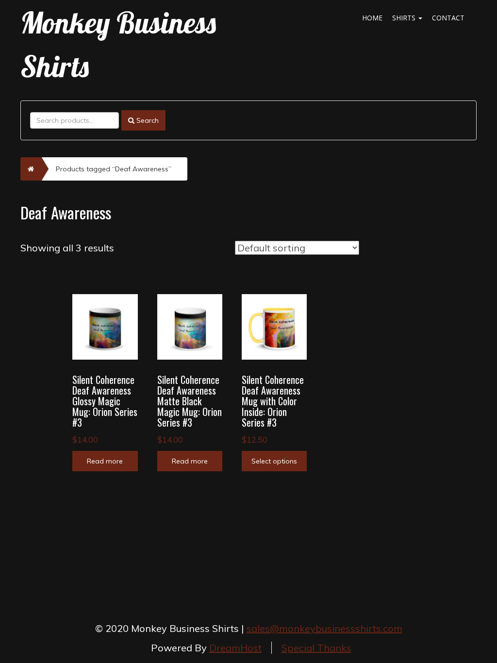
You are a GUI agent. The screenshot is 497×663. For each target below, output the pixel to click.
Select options (274, 461)
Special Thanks (316, 648)
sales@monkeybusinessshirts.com (324, 628)
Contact (448, 17)
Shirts (404, 17)
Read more (105, 461)
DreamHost (235, 648)
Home (372, 17)
